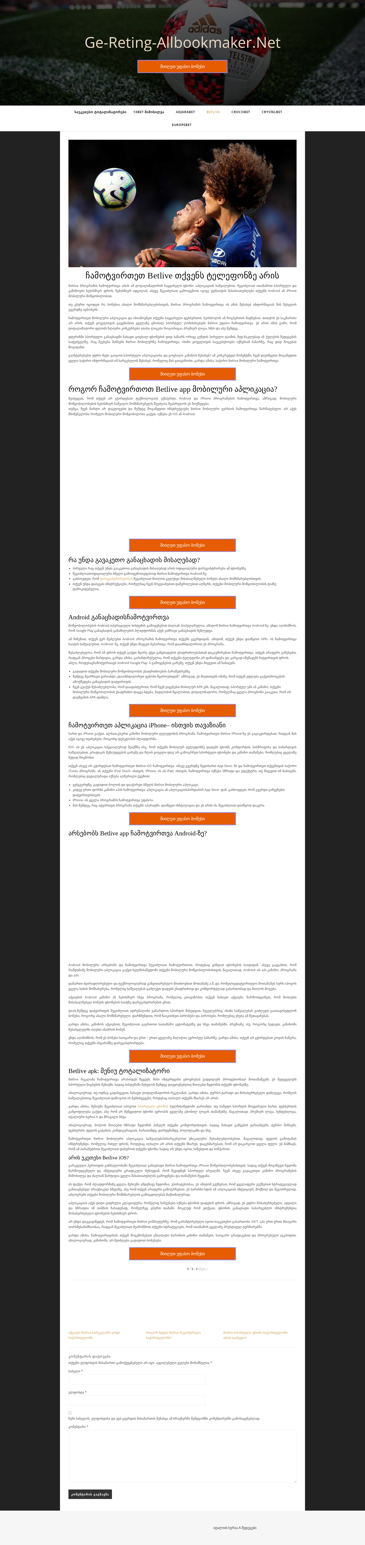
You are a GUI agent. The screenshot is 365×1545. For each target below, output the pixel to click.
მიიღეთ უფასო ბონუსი (182, 66)
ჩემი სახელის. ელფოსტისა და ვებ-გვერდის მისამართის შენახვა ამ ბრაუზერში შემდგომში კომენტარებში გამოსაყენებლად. (164, 1418)
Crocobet (241, 112)
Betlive (213, 112)
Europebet (182, 125)
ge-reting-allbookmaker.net (182, 42)
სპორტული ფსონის (153, 1106)
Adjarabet (185, 112)
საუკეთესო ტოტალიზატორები (101, 112)
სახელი (75, 1371)
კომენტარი (78, 1426)
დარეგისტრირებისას (116, 578)
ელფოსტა (77, 1392)
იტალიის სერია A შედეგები (234, 1527)
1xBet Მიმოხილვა (148, 112)
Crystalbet (272, 112)
